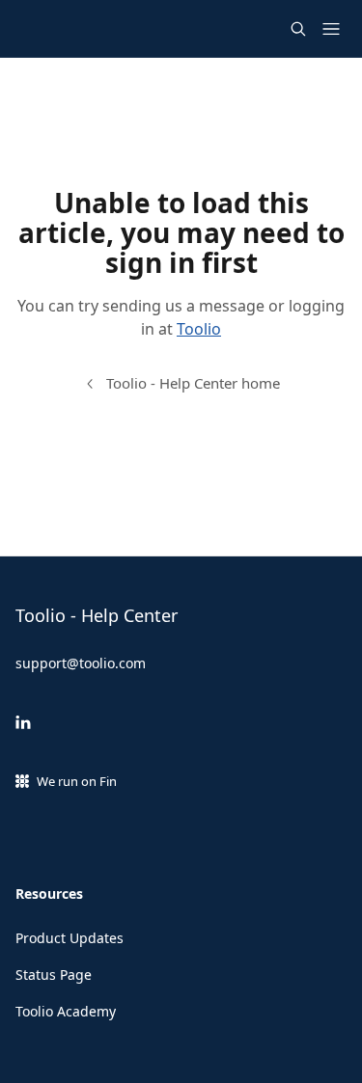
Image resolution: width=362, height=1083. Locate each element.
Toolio (199, 328)
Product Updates (69, 938)
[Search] (298, 29)
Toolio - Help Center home (193, 383)
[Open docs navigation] (331, 29)
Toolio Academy (65, 1011)
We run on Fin (77, 781)
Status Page (53, 974)
